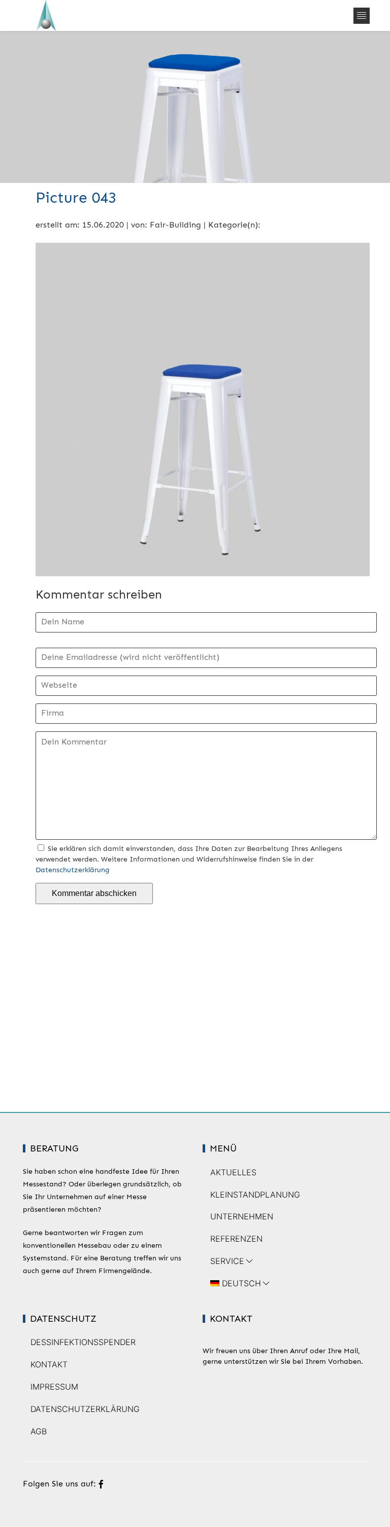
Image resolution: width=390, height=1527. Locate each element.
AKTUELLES (233, 1172)
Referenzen (236, 1239)
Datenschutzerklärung (73, 870)
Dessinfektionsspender (83, 1342)
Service (227, 1261)
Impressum (54, 1387)
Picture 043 (76, 198)
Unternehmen (241, 1216)
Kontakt (49, 1364)
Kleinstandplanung (255, 1194)
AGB (38, 1431)
